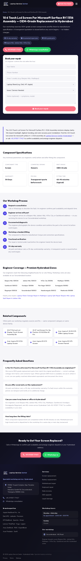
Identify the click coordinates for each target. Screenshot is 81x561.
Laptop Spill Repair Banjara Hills (58, 296)
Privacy (5, 558)
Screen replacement (49, 476)
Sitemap (18, 558)
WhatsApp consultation (38, 50)
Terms (12, 558)
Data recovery (47, 491)
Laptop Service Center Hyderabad (59, 136)
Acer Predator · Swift (10, 531)
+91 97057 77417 (14, 50)
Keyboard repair (47, 487)
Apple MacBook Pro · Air (11, 512)
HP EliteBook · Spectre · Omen (13, 520)
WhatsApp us (52, 455)
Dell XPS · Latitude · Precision (13, 516)
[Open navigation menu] (76, 4)
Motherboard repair (49, 483)
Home (5, 12)
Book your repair (41, 109)
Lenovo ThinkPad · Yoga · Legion (14, 524)
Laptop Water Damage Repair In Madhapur (32, 296)
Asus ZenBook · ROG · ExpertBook (15, 528)
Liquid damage (47, 499)
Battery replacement (49, 480)
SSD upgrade (46, 495)
